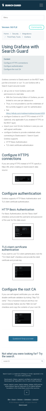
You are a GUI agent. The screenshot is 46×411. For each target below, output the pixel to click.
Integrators (27, 399)
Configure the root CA (12, 69)
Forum (14, 399)
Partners (20, 399)
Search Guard (23, 405)
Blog (9, 399)
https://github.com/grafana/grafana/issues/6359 (25, 113)
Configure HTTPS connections (16, 63)
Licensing (35, 399)
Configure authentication (13, 66)
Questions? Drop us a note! (23, 339)
